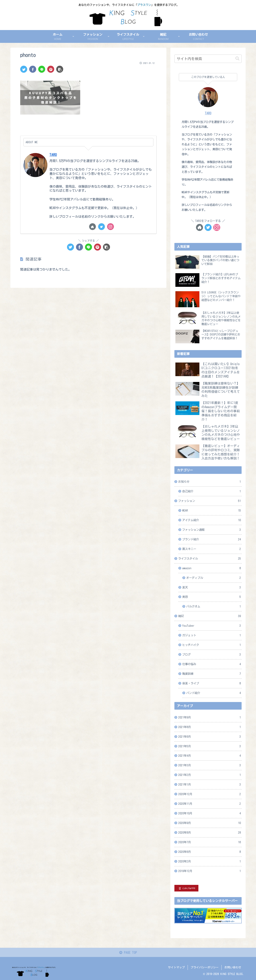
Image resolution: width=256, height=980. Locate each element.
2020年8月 (209, 832)
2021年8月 (209, 726)
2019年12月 (209, 870)
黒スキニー (211, 548)
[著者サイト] (92, 226)
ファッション (209, 500)
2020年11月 (209, 803)
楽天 (211, 587)
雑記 (209, 615)
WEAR (211, 510)
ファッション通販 (211, 529)
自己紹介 (211, 491)
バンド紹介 (213, 692)
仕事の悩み (211, 664)
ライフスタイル (209, 558)
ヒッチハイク (211, 644)
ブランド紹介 (211, 539)
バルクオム (213, 606)
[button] (237, 58)
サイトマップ (176, 967)
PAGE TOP (129, 952)
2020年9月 (209, 822)
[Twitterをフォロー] (101, 226)
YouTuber (211, 625)
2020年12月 (209, 794)
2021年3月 (209, 765)
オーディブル (213, 577)
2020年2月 (209, 861)
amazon (211, 568)
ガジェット (211, 635)
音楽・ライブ (211, 683)
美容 (211, 596)
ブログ (211, 654)
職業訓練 (211, 673)
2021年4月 (209, 755)
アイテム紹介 (211, 520)
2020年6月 (209, 851)
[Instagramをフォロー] (110, 226)
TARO (53, 154)
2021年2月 (209, 774)
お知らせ (209, 481)
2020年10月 (209, 813)
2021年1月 (209, 784)
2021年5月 (209, 746)
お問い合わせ (232, 967)
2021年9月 (209, 717)
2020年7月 (209, 842)
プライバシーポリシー (205, 967)
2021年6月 (209, 736)
